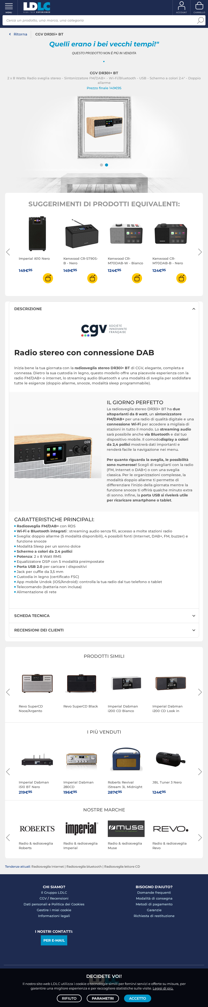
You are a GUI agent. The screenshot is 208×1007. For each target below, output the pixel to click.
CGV (43, 898)
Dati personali (35, 904)
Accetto (137, 998)
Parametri (103, 998)
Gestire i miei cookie (54, 910)
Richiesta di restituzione (154, 916)
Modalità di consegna (154, 898)
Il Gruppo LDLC (54, 892)
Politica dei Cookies (67, 904)
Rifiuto (69, 998)
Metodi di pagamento (154, 904)
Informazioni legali (54, 916)
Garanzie (154, 910)
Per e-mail (54, 940)
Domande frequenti (154, 892)
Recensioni (59, 898)
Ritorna (20, 34)
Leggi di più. (163, 988)
